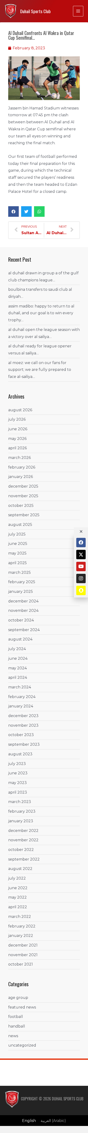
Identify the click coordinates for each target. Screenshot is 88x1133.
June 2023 (17, 773)
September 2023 (24, 744)
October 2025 (21, 505)
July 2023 (17, 763)
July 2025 (17, 534)
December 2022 (23, 830)
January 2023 (20, 821)
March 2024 (19, 687)
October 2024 (21, 620)
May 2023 (17, 782)
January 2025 (20, 591)
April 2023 (17, 792)
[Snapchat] (81, 590)
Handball (16, 1026)
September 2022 (24, 859)
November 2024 (23, 610)
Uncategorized (22, 1045)
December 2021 (23, 945)
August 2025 (20, 524)
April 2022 (17, 907)
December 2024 (23, 601)
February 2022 (21, 926)
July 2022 (17, 878)
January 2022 (20, 935)
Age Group (18, 997)
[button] (13, 211)
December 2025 (23, 486)
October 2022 (21, 849)
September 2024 (24, 630)
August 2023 (20, 754)
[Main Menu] (78, 11)
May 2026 (17, 438)
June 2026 (17, 429)
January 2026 (20, 476)
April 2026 (17, 448)
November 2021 (23, 955)
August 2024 (20, 639)
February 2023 (21, 811)
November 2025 (23, 496)
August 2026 (20, 410)
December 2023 (23, 716)
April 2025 (17, 563)
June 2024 (17, 658)
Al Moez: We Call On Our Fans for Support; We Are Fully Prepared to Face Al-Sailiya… (39, 370)
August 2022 (20, 868)
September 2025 (23, 515)
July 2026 (17, 419)
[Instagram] (81, 578)
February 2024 (21, 697)
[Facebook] (81, 542)
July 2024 (17, 649)
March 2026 (19, 457)
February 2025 (21, 582)
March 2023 (19, 801)
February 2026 (21, 467)
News (13, 1036)
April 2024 (17, 677)
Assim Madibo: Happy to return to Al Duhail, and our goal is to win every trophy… (41, 313)
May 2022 (17, 897)
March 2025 (19, 572)
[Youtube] (81, 566)
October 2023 (21, 735)
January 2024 (20, 706)
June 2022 (17, 888)
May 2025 (17, 553)
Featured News (22, 1007)
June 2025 (17, 543)
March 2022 (19, 916)
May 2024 (17, 668)
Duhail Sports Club (35, 11)
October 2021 (20, 964)
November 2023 (23, 725)
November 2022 (23, 840)
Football (15, 1016)
